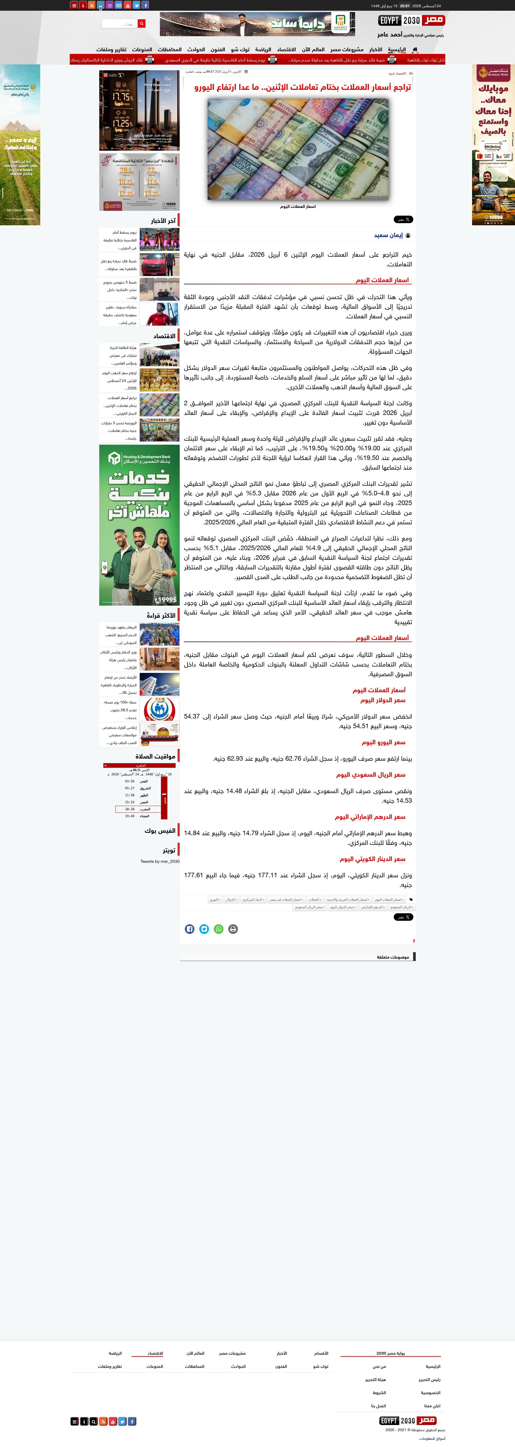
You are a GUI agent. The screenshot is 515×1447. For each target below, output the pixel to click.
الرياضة (263, 48)
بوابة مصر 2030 (391, 1352)
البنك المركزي (252, 899)
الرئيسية (397, 48)
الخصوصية (430, 1392)
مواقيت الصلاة (155, 755)
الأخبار (375, 48)
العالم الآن (313, 48)
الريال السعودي (400, 907)
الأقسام (321, 1352)
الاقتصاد (286, 48)
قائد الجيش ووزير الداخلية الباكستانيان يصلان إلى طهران (144, 59)
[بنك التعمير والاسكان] (139, 525)
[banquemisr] (139, 182)
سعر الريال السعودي (308, 907)
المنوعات (142, 48)
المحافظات (170, 48)
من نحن (379, 1365)
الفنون (218, 48)
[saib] (139, 110)
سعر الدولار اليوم (341, 907)
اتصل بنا (378, 1405)
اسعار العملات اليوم (388, 899)
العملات (314, 899)
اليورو (214, 899)
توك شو (240, 48)
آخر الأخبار (163, 219)
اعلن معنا (432, 1405)
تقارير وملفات (111, 48)
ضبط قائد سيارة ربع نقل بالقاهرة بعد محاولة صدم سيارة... (384, 59)
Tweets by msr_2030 (160, 860)
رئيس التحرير (429, 1378)
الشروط (379, 1392)
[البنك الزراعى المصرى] (20, 223)
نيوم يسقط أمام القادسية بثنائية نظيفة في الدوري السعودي (263, 59)
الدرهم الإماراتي (371, 907)
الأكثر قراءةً (161, 614)
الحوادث (196, 48)
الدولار (230, 899)
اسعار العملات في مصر (285, 899)
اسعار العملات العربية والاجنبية (347, 899)
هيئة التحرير (375, 1378)
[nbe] (257, 24)
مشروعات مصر (346, 48)
